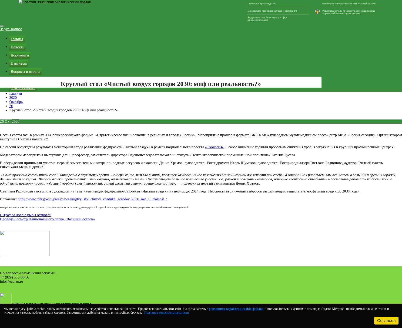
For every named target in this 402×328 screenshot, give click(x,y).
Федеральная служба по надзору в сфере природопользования (267, 18)
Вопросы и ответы (25, 71)
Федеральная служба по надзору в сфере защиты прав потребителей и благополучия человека (348, 12)
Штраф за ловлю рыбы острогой (25, 215)
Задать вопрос (11, 29)
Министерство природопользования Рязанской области (348, 3)
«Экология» (214, 147)
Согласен (386, 320)
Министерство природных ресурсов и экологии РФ (272, 11)
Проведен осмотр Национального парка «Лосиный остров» (47, 219)
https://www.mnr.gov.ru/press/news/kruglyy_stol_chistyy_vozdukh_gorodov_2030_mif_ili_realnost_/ (92, 199)
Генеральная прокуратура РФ (262, 3)
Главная (17, 39)
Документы (20, 55)
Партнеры (19, 63)
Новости (17, 47)
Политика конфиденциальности (166, 312)
